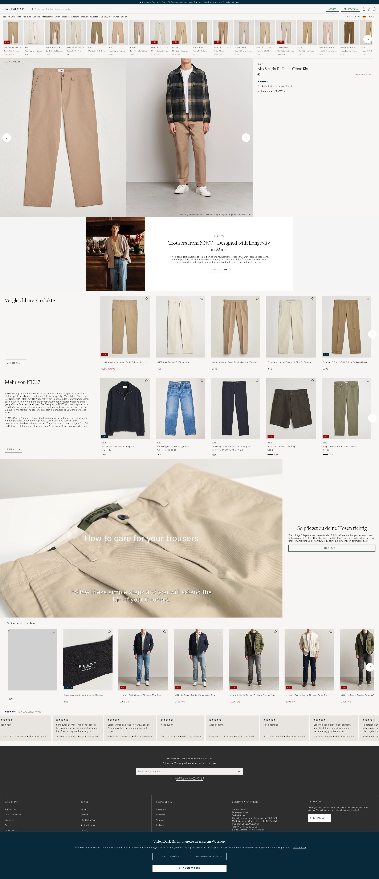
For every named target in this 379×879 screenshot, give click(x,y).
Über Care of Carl (13, 814)
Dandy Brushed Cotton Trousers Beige (54, 51)
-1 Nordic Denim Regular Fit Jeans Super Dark (307, 695)
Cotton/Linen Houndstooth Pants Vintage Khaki (221, 51)
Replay (133, 48)
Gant (90, 48)
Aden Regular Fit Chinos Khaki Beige (117, 51)
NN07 (27, 48)
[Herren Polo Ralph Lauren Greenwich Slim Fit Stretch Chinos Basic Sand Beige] (76, 32)
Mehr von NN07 (22, 382)
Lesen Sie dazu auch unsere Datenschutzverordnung (189, 779)
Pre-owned (114, 16)
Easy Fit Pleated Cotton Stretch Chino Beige (243, 51)
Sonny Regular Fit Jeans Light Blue (173, 446)
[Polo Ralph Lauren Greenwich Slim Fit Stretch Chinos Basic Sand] (291, 359)
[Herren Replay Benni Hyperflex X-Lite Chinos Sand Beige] (139, 32)
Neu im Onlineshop (12, 16)
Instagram (161, 809)
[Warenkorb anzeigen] (374, 9)
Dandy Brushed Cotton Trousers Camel (348, 51)
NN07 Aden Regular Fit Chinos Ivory (173, 362)
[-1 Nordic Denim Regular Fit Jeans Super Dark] (309, 692)
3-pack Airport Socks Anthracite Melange (83, 695)
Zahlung (84, 830)
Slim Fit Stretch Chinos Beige (159, 51)
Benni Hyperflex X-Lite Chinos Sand (138, 51)
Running (103, 16)
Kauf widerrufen (88, 825)
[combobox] (371, 16)
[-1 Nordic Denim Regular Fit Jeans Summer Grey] (254, 692)
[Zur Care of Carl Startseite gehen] (15, 9)
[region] (189, 728)
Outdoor (94, 16)
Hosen (17, 62)
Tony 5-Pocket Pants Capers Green (339, 446)
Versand (84, 809)
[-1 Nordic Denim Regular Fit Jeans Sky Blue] (198, 692)
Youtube (160, 820)
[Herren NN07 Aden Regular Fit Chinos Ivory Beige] (34, 32)
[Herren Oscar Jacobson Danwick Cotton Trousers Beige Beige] (328, 32)
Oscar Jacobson (53, 48)
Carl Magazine (353, 17)
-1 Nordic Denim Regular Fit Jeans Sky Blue (195, 695)
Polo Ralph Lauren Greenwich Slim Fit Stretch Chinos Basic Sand (289, 362)
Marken (84, 16)
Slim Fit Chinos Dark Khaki (305, 51)
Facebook (160, 814)
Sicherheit (9, 820)
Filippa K (176, 48)
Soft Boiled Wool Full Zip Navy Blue (118, 446)
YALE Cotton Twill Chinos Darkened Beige (97, 51)
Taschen (66, 16)
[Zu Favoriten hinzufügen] (146, 299)
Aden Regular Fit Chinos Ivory (33, 51)
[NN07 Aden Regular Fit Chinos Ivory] (180, 359)
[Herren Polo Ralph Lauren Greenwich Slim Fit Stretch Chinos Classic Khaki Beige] (265, 32)
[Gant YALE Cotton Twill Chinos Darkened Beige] (346, 359)
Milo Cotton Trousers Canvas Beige (179, 51)
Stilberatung (351, 9)
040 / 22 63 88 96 (248, 826)
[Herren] (32, 659)
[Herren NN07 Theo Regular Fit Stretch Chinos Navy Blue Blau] (235, 408)
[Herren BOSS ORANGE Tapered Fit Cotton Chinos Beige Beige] (202, 32)
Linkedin (160, 825)
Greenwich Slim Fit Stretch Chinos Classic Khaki (264, 51)
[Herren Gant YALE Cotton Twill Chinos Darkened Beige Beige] (97, 32)
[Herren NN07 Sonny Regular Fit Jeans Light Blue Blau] (180, 408)
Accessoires (47, 16)
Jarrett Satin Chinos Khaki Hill (10, 51)
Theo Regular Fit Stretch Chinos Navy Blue (232, 446)
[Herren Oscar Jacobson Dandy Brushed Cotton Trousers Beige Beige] (55, 32)
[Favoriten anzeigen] (369, 9)
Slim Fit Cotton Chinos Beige (285, 51)
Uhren (57, 16)
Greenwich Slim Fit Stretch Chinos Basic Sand (74, 51)
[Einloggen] (364, 9)
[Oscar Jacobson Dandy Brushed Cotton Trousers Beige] (235, 359)
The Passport (11, 809)
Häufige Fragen (88, 820)
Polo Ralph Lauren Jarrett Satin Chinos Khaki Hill (124, 362)
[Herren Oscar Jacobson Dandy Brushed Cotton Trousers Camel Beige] (349, 32)
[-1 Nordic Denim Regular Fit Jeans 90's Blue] (143, 692)
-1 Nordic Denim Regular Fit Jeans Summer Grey (252, 695)
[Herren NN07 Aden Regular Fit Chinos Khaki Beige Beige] (118, 32)
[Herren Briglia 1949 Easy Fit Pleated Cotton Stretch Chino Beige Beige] (244, 32)
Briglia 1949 (240, 48)
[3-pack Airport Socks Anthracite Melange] (88, 692)
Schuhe (36, 16)
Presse (8, 825)
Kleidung (27, 16)
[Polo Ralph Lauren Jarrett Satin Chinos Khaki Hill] (125, 359)
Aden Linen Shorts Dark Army (281, 446)
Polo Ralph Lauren (12, 48)
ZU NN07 (11, 449)
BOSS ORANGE (199, 48)
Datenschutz (11, 830)
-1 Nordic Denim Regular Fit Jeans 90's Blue (140, 695)
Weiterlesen (299, 847)
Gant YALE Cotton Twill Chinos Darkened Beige (345, 362)
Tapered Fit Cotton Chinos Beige (199, 51)
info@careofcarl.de (256, 829)
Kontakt (84, 814)
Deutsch (371, 17)
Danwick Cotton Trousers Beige (328, 51)
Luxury (124, 16)
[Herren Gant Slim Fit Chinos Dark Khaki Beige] (307, 32)
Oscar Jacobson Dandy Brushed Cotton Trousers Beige (234, 362)
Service (332, 9)
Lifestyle (75, 16)
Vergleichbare (30, 300)
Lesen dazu (217, 269)
